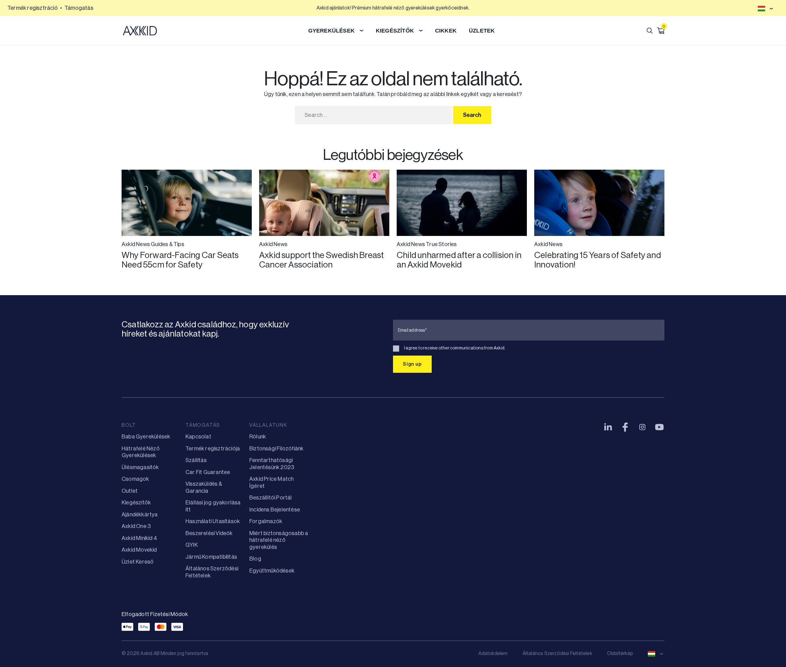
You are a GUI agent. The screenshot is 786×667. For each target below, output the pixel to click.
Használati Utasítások (212, 521)
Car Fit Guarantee (207, 472)
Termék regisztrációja (212, 448)
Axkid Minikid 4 (139, 538)
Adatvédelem (493, 653)
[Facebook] (625, 427)
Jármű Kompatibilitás (211, 557)
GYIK (191, 545)
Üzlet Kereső (138, 562)
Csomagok (135, 479)
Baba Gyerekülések (146, 437)
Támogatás (78, 8)
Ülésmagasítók (140, 467)
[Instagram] (642, 427)
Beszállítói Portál (270, 498)
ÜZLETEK (482, 31)
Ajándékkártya (140, 514)
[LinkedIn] (608, 427)
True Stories (441, 244)
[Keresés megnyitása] (650, 31)
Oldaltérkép (620, 653)
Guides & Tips (167, 244)
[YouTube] (659, 427)
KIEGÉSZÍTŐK (395, 31)
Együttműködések (271, 571)
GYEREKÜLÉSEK (331, 31)
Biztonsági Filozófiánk (276, 448)
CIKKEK (446, 31)
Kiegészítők (136, 502)
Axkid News (136, 244)
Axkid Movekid (139, 550)
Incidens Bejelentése (274, 510)
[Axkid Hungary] (140, 31)
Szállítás (196, 460)
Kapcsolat (198, 437)
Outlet (130, 491)
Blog (255, 559)
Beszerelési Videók (209, 533)
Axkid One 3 (136, 526)
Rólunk (257, 437)
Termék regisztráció (32, 8)
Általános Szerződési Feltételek (557, 653)
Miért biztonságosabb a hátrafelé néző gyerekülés (278, 540)
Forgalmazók (265, 521)
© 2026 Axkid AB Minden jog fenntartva (165, 653)
